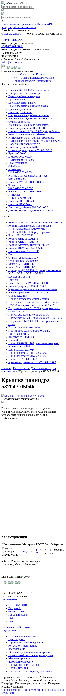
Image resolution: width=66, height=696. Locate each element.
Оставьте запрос (11, 33)
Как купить (26, 627)
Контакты (30, 27)
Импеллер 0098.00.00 (21, 159)
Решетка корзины (18, 333)
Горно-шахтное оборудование (26, 642)
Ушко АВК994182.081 (21, 263)
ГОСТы (13, 617)
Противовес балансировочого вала (29, 330)
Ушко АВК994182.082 (21, 267)
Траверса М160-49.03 (21, 336)
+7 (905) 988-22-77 (12, 39)
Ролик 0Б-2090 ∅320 (20, 235)
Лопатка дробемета (20, 112)
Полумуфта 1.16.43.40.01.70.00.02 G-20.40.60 (35, 317)
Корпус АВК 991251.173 (23, 238)
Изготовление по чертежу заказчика (30, 671)
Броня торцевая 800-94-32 (17, 164)
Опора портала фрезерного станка (28, 298)
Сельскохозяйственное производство (30, 655)
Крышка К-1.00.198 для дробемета (29, 89)
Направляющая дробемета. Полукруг (30, 118)
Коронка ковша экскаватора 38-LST (29, 225)
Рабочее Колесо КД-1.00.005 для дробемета (34, 131)
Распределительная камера (24, 93)
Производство (9, 627)
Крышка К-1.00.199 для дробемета (29, 124)
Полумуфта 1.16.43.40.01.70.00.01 (28, 314)
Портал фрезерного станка (24, 327)
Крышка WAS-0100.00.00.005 (26, 191)
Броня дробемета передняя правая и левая (24, 98)
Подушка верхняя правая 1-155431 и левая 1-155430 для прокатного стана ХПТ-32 (35, 304)
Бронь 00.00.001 (18, 153)
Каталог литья (21, 368)
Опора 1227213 (17, 295)
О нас (4, 24)
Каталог (42, 24)
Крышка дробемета (20, 109)
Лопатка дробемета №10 (23, 147)
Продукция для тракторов (24, 664)
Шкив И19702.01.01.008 (22, 359)
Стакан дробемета (19, 121)
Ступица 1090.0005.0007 (23, 260)
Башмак (13, 279)
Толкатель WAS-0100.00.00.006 (20, 187)
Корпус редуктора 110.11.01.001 (27, 286)
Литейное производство (22, 24)
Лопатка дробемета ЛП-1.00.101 (27, 128)
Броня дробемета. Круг (22, 102)
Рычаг (12, 254)
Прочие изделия (18, 667)
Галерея (20, 27)
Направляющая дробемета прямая (28, 115)
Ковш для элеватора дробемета (26, 134)
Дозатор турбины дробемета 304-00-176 (32, 210)
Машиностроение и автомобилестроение (20, 660)
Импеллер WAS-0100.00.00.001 (20, 171)
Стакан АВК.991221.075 (23, 257)
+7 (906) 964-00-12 (12, 46)
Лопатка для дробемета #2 (24, 143)
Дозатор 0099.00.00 (20, 156)
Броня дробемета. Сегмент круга (28, 105)
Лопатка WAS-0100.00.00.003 (26, 181)
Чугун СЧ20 (28, 551)
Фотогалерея (16, 611)
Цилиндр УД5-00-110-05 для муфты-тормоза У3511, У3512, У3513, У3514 (34, 272)
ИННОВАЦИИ (17, 605)
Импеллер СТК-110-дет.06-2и (19, 196)
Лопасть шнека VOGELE (23, 251)
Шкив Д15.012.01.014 (21, 349)
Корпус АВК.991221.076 (23, 241)
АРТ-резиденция (41, 80)
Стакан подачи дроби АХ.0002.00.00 (30, 150)
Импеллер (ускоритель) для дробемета (31, 137)
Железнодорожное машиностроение (30, 652)
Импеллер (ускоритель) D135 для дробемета (34, 140)
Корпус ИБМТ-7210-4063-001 (26, 248)
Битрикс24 (14, 608)
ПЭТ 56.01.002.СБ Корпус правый (29, 232)
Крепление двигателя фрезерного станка (32, 289)
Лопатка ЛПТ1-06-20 (21, 201)
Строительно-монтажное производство (23, 638)
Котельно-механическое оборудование (22, 647)
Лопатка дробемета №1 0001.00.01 (29, 207)
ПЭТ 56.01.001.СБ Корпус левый (28, 228)
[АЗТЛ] (3, 3)
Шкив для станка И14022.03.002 (27, 352)
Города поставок (18, 614)
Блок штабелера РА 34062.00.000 (28, 282)
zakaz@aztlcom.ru (11, 62)
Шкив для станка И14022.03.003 (27, 355)
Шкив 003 (14, 340)
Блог (11, 621)
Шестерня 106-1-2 (19, 276)
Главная (6, 368)
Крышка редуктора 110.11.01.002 (28, 292)
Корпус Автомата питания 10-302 (28, 244)
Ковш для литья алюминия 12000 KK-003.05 (35, 222)
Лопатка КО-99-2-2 (20, 204)
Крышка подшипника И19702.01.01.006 (32, 362)
